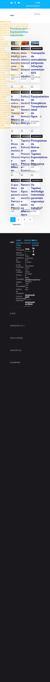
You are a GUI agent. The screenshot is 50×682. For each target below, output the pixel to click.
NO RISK (4, 101)
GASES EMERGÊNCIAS (10, 75)
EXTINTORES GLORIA (10, 108)
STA (2, 37)
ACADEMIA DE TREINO (10, 66)
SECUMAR (5, 106)
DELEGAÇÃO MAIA (28, 296)
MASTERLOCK (6, 92)
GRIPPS (3, 97)
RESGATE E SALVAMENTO (12, 42)
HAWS (3, 99)
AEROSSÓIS (5, 95)
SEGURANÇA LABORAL (11, 55)
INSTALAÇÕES (6, 121)
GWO (2, 48)
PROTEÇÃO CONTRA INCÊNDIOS (15, 28)
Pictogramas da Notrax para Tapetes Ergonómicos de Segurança (39, 152)
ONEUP (3, 84)
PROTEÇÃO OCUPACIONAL (12, 31)
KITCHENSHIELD (8, 81)
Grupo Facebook (19, 266)
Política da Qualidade (19, 291)
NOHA (3, 79)
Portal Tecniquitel (19, 249)
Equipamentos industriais (16, 137)
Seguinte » (16, 224)
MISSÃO (3, 117)
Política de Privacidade (19, 284)
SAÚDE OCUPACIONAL (10, 33)
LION (2, 73)
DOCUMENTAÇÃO (8, 123)
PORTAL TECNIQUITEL (10, 115)
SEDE (27, 249)
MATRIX (4, 86)
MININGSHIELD (7, 110)
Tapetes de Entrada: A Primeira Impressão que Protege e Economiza (28, 155)
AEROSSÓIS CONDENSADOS (13, 104)
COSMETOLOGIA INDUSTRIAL (14, 112)
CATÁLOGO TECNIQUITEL (12, 64)
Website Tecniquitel (19, 254)
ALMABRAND (15, 362)
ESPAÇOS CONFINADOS (11, 46)
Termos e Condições (19, 277)
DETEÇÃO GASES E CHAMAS (13, 88)
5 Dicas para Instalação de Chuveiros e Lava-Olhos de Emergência (18, 157)
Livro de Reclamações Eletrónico (19, 298)
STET (2, 40)
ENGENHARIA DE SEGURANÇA (14, 24)
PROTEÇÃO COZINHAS (10, 90)
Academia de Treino (19, 260)
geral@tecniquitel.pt (33, 6)
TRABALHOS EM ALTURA (12, 57)
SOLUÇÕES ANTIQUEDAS (12, 70)
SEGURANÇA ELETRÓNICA (12, 35)
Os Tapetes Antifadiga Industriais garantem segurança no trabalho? (37, 196)
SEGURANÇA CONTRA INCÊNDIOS (16, 53)
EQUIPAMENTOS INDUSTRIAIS (14, 26)
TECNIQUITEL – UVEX (10, 68)
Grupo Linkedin (19, 271)
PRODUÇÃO (5, 119)
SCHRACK (4, 77)
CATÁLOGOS (6, 62)
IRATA (3, 51)
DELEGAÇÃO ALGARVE (28, 303)
